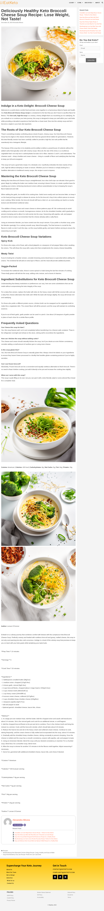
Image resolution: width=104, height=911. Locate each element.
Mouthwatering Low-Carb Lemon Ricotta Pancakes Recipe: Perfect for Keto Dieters (36, 838)
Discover (88, 2)
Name (81, 52)
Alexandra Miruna (18, 22)
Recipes (5, 850)
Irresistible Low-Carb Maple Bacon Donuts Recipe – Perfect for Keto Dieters (34, 832)
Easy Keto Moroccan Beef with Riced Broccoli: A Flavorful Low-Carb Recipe (34, 834)
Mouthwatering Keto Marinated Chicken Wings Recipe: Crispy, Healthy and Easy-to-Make (29, 852)
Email (81, 45)
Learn (71, 2)
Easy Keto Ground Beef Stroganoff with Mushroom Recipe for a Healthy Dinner (35, 836)
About (97, 2)
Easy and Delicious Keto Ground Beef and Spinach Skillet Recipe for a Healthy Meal (36, 840)
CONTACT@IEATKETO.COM (62, 869)
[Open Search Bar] (102, 3)
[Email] (24, 825)
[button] (55, 877)
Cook (79, 2)
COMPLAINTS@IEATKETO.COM (64, 872)
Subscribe (91, 60)
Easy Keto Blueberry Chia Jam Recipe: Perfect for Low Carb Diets (22, 854)
